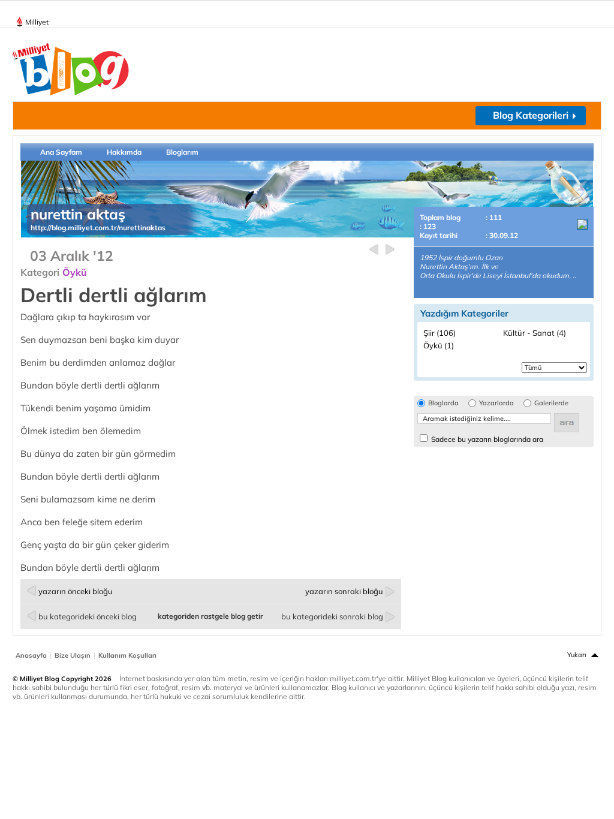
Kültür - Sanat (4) (534, 333)
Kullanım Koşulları (127, 655)
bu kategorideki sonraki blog (332, 616)
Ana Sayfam (61, 151)
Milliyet (37, 21)
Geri (374, 249)
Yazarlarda (496, 403)
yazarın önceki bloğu (75, 591)
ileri (390, 249)
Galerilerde (551, 403)
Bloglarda (443, 403)
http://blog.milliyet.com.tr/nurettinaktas (98, 227)
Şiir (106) (439, 333)
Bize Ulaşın (73, 655)
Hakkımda (124, 151)
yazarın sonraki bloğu (344, 591)
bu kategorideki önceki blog (87, 616)
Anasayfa (31, 655)
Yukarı (576, 655)
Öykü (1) (438, 345)
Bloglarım (182, 151)
